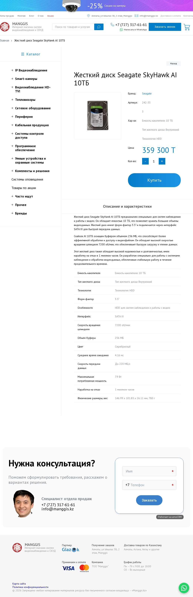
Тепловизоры (25, 100)
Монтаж (22, 16)
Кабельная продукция (32, 125)
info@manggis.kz (149, 15)
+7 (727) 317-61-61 (131, 24)
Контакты (188, 15)
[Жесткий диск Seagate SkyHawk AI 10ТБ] (97, 115)
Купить (154, 180)
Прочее (20, 205)
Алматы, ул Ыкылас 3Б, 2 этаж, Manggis (112, 15)
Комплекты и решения (32, 171)
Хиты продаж (7, 16)
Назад (173, 63)
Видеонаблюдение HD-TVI (33, 89)
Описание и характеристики (127, 206)
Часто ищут (24, 196)
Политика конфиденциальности (30, 587)
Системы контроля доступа (29, 135)
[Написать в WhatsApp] (184, 588)
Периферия (24, 117)
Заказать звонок (165, 26)
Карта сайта (19, 583)
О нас (41, 16)
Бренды (21, 213)
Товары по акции (23, 188)
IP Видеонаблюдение (31, 70)
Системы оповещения (27, 179)
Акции (50, 16)
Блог (31, 16)
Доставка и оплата (170, 15)
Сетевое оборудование (33, 108)
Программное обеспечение (25, 148)
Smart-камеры (26, 79)
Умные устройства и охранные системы (30, 160)
